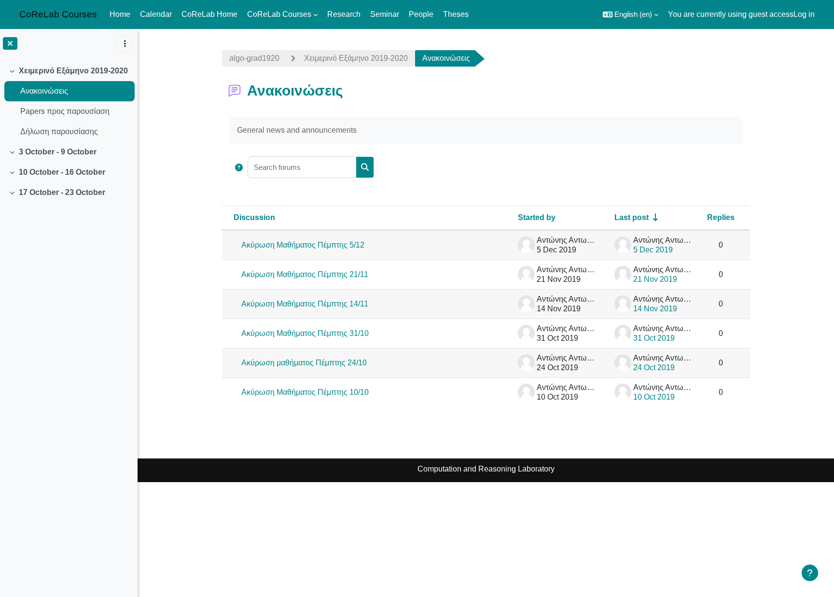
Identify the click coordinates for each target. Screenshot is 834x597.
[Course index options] (125, 43)
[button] (630, 14)
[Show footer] (810, 573)
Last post (631, 217)
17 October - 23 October (62, 192)
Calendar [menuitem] (156, 14)
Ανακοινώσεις (44, 91)
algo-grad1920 (254, 58)
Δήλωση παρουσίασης (59, 131)
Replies (721, 217)
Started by (537, 217)
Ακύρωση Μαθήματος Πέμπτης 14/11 (304, 304)
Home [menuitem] (120, 14)
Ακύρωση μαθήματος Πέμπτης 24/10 (304, 363)
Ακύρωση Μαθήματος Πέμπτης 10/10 (305, 392)
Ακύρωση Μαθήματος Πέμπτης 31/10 (305, 333)
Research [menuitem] (344, 14)
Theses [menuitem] (456, 14)
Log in (804, 14)
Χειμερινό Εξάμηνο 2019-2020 (73, 71)
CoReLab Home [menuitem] (209, 14)
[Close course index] (10, 43)
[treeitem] (68, 101)
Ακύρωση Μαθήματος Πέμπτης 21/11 (304, 274)
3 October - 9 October (58, 152)
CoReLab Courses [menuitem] (279, 14)
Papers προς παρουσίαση (65, 111)
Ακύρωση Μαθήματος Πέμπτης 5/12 (302, 245)
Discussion (254, 217)
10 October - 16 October (62, 172)
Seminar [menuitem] (384, 14)
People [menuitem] (421, 14)
